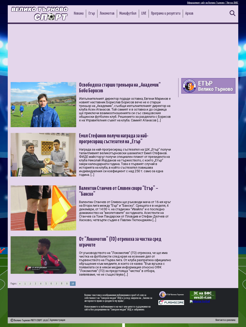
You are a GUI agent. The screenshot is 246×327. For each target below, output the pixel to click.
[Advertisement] (123, 51)
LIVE (143, 13)
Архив (189, 13)
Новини (79, 13)
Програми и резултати (165, 13)
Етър (92, 13)
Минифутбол (127, 13)
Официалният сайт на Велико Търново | (207, 2)
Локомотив (107, 13)
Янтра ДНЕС (232, 2)
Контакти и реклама (225, 320)
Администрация (57, 320)
